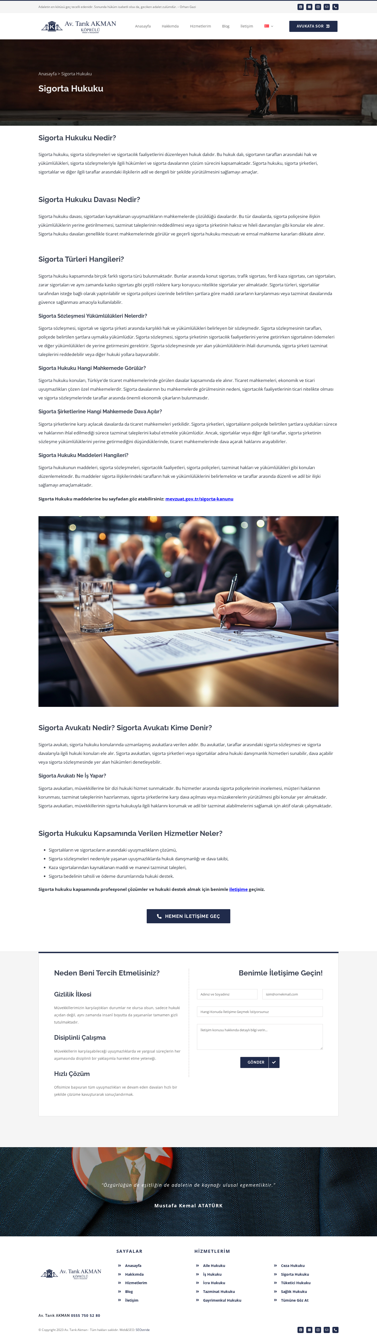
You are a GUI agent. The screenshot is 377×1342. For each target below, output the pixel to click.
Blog (129, 1291)
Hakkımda (134, 1274)
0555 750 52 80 (85, 1315)
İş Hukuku (212, 1274)
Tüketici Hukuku (296, 1282)
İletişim (131, 1300)
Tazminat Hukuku (219, 1291)
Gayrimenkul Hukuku (222, 1300)
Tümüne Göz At (295, 1300)
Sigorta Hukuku (295, 1274)
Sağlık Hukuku (294, 1291)
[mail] (327, 7)
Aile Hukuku (214, 1265)
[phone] (335, 7)
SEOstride (143, 1330)
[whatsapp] (309, 7)
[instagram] (318, 7)
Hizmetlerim (136, 1282)
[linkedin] (300, 7)
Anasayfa (47, 74)
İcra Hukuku (214, 1282)
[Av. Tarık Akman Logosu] (71, 1267)
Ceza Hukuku (293, 1265)
